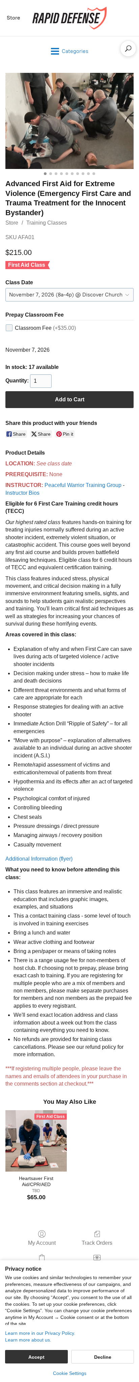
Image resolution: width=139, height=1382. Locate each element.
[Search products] (128, 49)
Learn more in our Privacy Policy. (40, 1333)
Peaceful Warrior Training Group (83, 485)
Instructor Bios (22, 493)
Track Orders (97, 1243)
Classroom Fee (45, 328)
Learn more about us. (28, 1340)
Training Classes (46, 223)
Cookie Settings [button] (69, 1373)
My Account (42, 1243)
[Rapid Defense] (69, 18)
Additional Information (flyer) (39, 859)
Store (13, 18)
